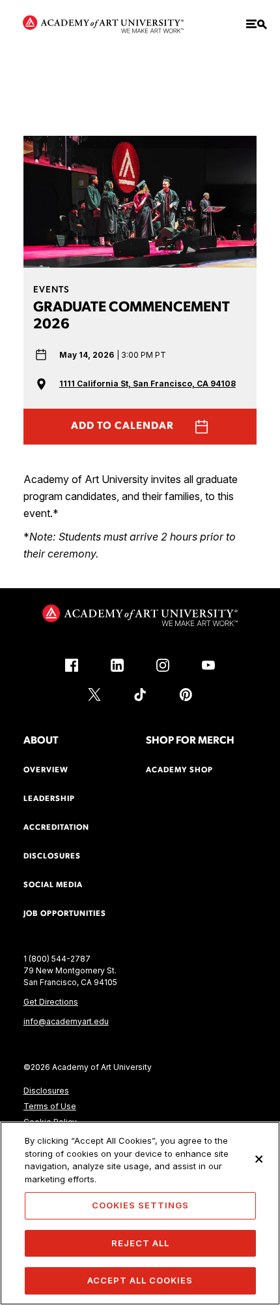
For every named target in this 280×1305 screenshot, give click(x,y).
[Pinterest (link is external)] (185, 694)
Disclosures (46, 1090)
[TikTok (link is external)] (140, 694)
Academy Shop (179, 770)
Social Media (53, 885)
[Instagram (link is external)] (162, 665)
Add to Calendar (122, 426)
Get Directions (50, 1002)
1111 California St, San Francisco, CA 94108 (147, 383)
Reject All (140, 1243)
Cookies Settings (140, 1205)
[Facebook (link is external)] (71, 665)
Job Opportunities (64, 914)
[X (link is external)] (94, 694)
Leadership (49, 799)
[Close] (259, 1158)
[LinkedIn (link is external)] (117, 665)
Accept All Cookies (140, 1280)
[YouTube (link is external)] (208, 665)
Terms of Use (49, 1106)
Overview (45, 770)
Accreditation (56, 828)
